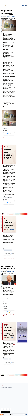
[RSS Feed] (10, 409)
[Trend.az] (3, 5)
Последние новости (3, 395)
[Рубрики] (26, 5)
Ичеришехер (5, 128)
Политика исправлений (17, 399)
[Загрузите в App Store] (3, 412)
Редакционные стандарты (17, 398)
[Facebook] (3, 409)
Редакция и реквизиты (17, 396)
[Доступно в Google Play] (7, 412)
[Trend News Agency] (3, 385)
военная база (5, 197)
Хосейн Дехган (10, 197)
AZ (25, 414)
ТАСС (10, 169)
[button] (1, 21)
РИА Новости (13, 344)
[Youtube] (6, 409)
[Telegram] (7, 409)
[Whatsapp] (1, 409)
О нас (15, 395)
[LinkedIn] (9, 409)
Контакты (16, 397)
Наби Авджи (5, 306)
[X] (4, 409)
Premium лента (2, 396)
